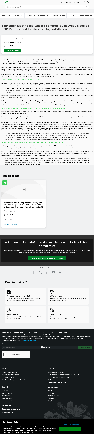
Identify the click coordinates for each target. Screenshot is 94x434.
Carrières (5, 390)
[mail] (53, 272)
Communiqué (8, 38)
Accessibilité (6, 395)
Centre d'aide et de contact (56, 372)
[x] (40, 272)
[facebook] (33, 272)
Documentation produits (9, 372)
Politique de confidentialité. (29, 340)
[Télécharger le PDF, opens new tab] (12, 50)
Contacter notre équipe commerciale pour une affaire (64, 380)
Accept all (70, 429)
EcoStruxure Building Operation (34, 38)
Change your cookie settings (70, 424)
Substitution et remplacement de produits (14, 380)
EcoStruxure (51, 398)
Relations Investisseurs (9, 401)
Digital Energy (19, 38)
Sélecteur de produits (8, 377)
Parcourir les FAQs (53, 395)
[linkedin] (47, 272)
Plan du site (51, 390)
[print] (60, 272)
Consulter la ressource (10, 224)
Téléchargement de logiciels (10, 374)
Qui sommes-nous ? (8, 393)
